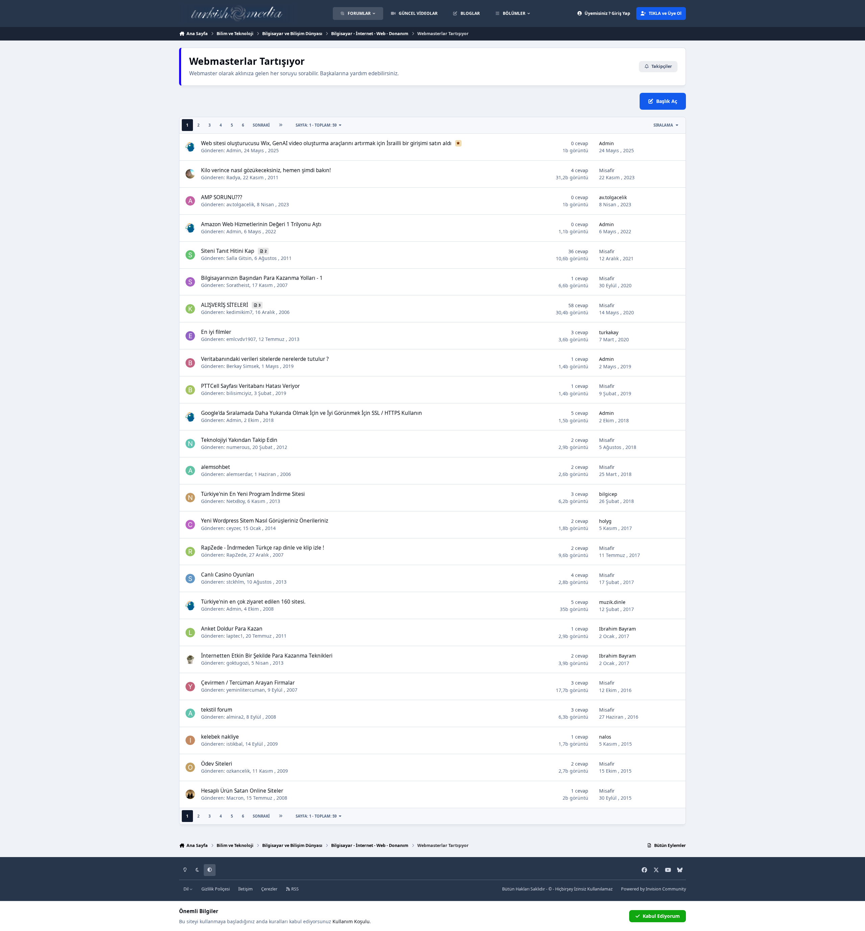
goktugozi (237, 663)
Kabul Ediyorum (661, 916)
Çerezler (269, 889)
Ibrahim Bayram (617, 629)
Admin (233, 150)
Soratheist (237, 285)
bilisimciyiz (238, 393)
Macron (235, 798)
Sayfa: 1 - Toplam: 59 (316, 125)
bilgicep (608, 494)
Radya (233, 177)
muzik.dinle (612, 602)
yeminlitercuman (245, 690)
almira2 (235, 717)
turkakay (608, 332)
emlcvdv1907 (241, 339)
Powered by (653, 889)
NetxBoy (235, 501)
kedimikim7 (239, 312)
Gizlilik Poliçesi (215, 889)
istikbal (234, 744)
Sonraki (261, 125)
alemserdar (239, 474)
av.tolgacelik (240, 204)
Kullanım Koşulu (351, 921)
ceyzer (233, 528)
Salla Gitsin (239, 258)
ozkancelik (238, 771)
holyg (605, 521)
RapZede (236, 555)
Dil (186, 889)
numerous (238, 447)
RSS (294, 889)
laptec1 (234, 636)
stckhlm (235, 582)
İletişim (245, 889)
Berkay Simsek (242, 366)
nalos (605, 737)
